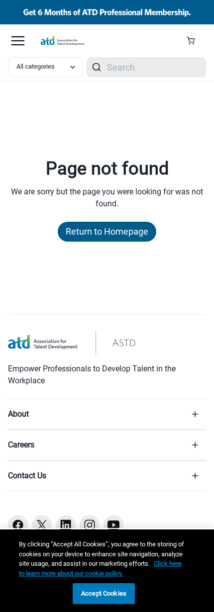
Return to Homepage (107, 231)
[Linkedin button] (66, 525)
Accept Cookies (103, 593)
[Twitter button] (42, 525)
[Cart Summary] (194, 41)
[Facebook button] (18, 525)
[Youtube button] (113, 525)
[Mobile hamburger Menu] (18, 41)
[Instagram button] (90, 525)
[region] (107, 570)
